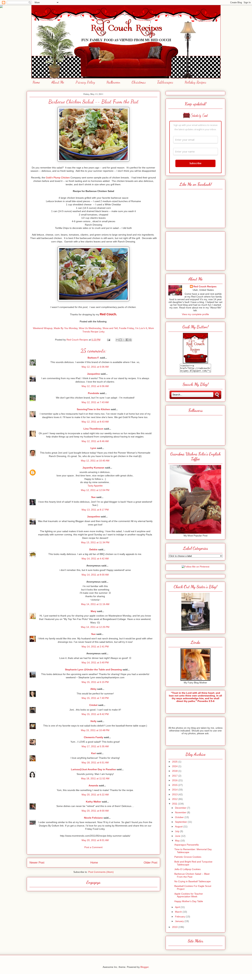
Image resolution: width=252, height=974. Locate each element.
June (178, 836)
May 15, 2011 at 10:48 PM (95, 730)
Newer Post (36, 862)
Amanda (93, 785)
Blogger (144, 967)
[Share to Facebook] (127, 340)
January (179, 921)
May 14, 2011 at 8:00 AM (95, 574)
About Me (57, 82)
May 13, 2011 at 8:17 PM (95, 509)
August (179, 826)
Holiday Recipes (195, 82)
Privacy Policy (85, 82)
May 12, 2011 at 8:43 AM (95, 421)
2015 (175, 785)
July (177, 831)
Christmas (139, 82)
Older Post (150, 862)
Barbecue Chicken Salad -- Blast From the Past (191, 875)
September (181, 821)
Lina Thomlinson (93, 428)
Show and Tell (110, 328)
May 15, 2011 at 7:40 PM (95, 698)
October (179, 817)
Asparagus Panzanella (186, 844)
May (177, 840)
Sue (93, 497)
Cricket (93, 705)
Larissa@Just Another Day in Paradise (93, 769)
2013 (175, 794)
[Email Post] (108, 339)
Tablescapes (165, 82)
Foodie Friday (126, 328)
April (178, 907)
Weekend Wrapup (42, 328)
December (181, 807)
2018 (175, 771)
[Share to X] (123, 340)
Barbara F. (93, 357)
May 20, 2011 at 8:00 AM (95, 810)
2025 (175, 761)
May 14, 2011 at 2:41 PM (95, 646)
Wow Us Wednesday (90, 328)
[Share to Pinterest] (130, 340)
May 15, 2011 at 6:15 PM (95, 682)
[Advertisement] (195, 250)
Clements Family (93, 737)
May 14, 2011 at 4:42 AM (95, 558)
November (181, 812)
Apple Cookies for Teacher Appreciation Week (188, 895)
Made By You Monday (65, 328)
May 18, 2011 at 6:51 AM (95, 762)
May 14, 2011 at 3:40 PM (95, 662)
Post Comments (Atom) (101, 872)
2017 (175, 775)
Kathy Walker (93, 801)
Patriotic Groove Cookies (187, 856)
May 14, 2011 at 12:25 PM (95, 627)
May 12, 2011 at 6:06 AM (95, 366)
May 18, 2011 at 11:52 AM (95, 778)
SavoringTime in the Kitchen (93, 409)
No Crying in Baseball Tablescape (192, 881)
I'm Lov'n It (141, 328)
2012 (175, 799)
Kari (93, 753)
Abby (93, 689)
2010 (175, 927)
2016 (175, 780)
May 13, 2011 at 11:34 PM (95, 542)
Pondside (93, 393)
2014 (175, 789)
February (180, 916)
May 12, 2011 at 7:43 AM (95, 402)
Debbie (93, 549)
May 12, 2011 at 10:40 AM (95, 460)
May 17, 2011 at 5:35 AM (95, 746)
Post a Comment (93, 847)
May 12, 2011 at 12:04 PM (95, 490)
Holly (94, 721)
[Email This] (117, 340)
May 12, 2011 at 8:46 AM (95, 441)
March (179, 911)
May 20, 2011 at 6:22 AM (95, 794)
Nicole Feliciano (93, 817)
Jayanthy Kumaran (93, 467)
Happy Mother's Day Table (188, 901)
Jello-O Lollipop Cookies (187, 869)
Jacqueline (93, 373)
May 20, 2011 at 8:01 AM (95, 840)
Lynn (93, 448)
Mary (93, 611)
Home (36, 82)
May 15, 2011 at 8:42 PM (95, 714)
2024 (175, 766)
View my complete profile (195, 314)
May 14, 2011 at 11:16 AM (95, 604)
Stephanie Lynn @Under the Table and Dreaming (93, 669)
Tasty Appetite (95, 485)
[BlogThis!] (120, 340)
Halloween (113, 82)
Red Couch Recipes (205, 286)
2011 (175, 803)
